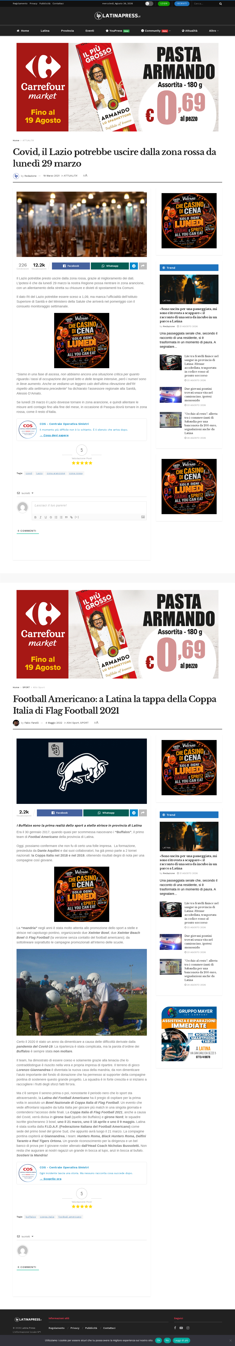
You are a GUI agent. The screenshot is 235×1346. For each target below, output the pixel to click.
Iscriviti (182, 3)
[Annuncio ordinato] (56, 517)
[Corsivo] (40, 517)
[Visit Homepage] (117, 16)
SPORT (26, 687)
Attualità (190, 30)
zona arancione (56, 473)
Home (25, 30)
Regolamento (20, 3)
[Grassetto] (35, 517)
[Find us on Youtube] (181, 1328)
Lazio (39, 473)
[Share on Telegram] (134, 265)
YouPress (118, 30)
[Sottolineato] (45, 517)
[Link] (71, 517)
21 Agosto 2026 (188, 326)
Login (163, 3)
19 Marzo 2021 (51, 175)
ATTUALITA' (28, 140)
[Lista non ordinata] (61, 517)
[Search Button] (220, 3)
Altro (212, 30)
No (167, 1340)
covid (29, 473)
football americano (69, 1216)
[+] (77, 517)
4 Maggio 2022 (54, 722)
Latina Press (28, 1328)
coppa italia (47, 1216)
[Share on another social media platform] (143, 265)
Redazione (30, 175)
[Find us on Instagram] (188, 1328)
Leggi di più (181, 1340)
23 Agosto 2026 (196, 405)
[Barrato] (50, 517)
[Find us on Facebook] (175, 1328)
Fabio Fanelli (31, 722)
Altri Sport (39, 687)
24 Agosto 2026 (196, 438)
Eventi (90, 30)
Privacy (33, 3)
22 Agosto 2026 (196, 380)
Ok (158, 1340)
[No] (230, 1340)
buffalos (31, 1216)
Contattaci (58, 3)
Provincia (67, 30)
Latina (45, 30)
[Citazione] (66, 517)
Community (155, 30)
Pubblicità (44, 3)
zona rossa (75, 473)
